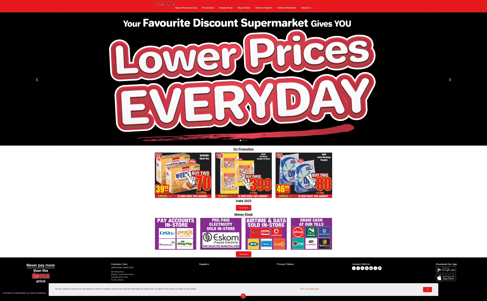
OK (427, 289)
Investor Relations (286, 7)
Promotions (208, 7)
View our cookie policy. (309, 289)
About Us (306, 7)
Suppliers (204, 264)
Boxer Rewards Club (186, 7)
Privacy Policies (285, 264)
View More (243, 207)
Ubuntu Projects (263, 7)
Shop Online (244, 7)
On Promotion (243, 149)
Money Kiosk (225, 7)
